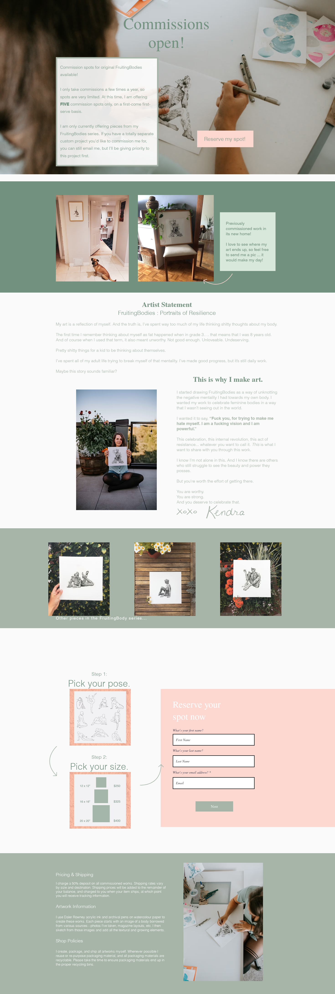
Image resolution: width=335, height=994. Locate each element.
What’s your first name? (188, 730)
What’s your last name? (188, 750)
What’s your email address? (190, 772)
